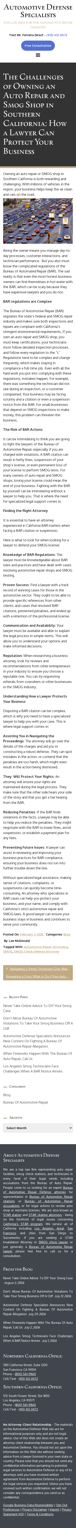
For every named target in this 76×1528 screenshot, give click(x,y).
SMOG (7, 951)
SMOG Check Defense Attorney (36, 951)
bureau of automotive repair (25, 1102)
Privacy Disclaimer (34, 1509)
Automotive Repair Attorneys (46, 947)
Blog (66, 934)
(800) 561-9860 (25, 1374)
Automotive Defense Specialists (38, 10)
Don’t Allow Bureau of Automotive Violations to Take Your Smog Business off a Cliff (38, 1023)
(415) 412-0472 (56, 35)
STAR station (12, 1215)
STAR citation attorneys (45, 1215)
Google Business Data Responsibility (28, 1505)
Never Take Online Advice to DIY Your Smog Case (38, 1278)
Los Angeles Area (49, 1228)
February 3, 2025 (31, 934)
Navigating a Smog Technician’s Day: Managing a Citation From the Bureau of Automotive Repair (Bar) (41, 969)
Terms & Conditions (40, 1514)
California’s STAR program (22, 1224)
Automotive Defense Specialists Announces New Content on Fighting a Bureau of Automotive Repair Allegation (37, 1041)
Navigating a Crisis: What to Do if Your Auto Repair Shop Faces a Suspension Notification (39, 976)
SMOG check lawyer (53, 1242)
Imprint (54, 1509)
